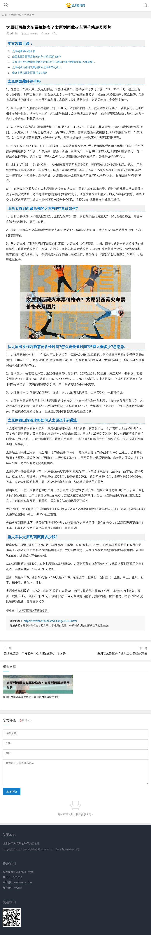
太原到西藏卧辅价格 (23, 51)
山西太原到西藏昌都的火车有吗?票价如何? (36, 56)
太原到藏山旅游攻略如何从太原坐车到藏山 (36, 67)
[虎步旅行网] (75, 7)
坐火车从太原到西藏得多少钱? (29, 72)
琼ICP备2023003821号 (67, 849)
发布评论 (11, 791)
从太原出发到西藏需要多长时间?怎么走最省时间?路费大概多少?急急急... (53, 62)
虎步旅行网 (34, 849)
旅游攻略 (34, 843)
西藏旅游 (16, 15)
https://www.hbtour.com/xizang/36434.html (50, 621)
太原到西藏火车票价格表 (33, 610)
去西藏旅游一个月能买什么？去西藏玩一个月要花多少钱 (41, 653)
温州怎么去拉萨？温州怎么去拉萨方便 (122, 653)
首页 (4, 15)
